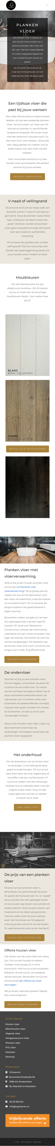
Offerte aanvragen (27, 176)
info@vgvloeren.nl (19, 1106)
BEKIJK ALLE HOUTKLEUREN (27, 449)
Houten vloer (12, 1024)
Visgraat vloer (12, 1033)
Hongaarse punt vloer (17, 1038)
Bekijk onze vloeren (23, 1004)
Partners (37, 1142)
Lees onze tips (27, 807)
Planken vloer (12, 1043)
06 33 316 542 (16, 1101)
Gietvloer (10, 1052)
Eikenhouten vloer (15, 1029)
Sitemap (10, 1057)
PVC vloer (10, 1047)
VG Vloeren (26, 1142)
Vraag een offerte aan (24, 937)
